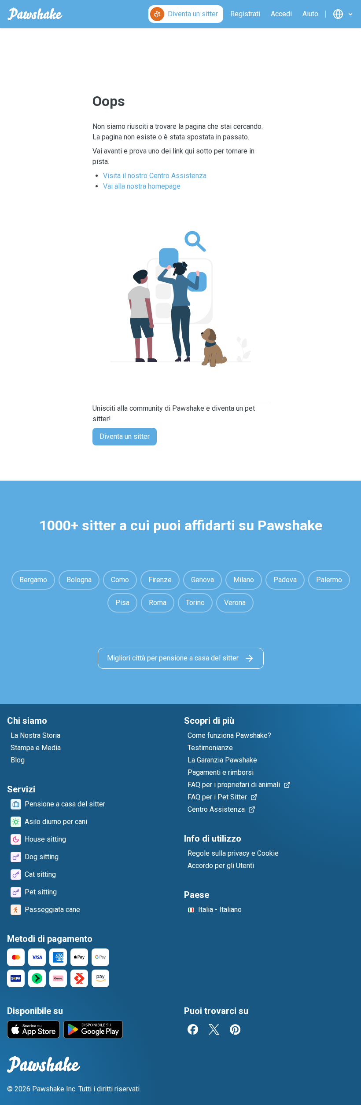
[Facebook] (193, 1029)
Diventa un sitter (124, 436)
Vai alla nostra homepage (141, 186)
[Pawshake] (35, 14)
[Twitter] (214, 1029)
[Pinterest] (235, 1029)
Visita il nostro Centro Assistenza (154, 175)
